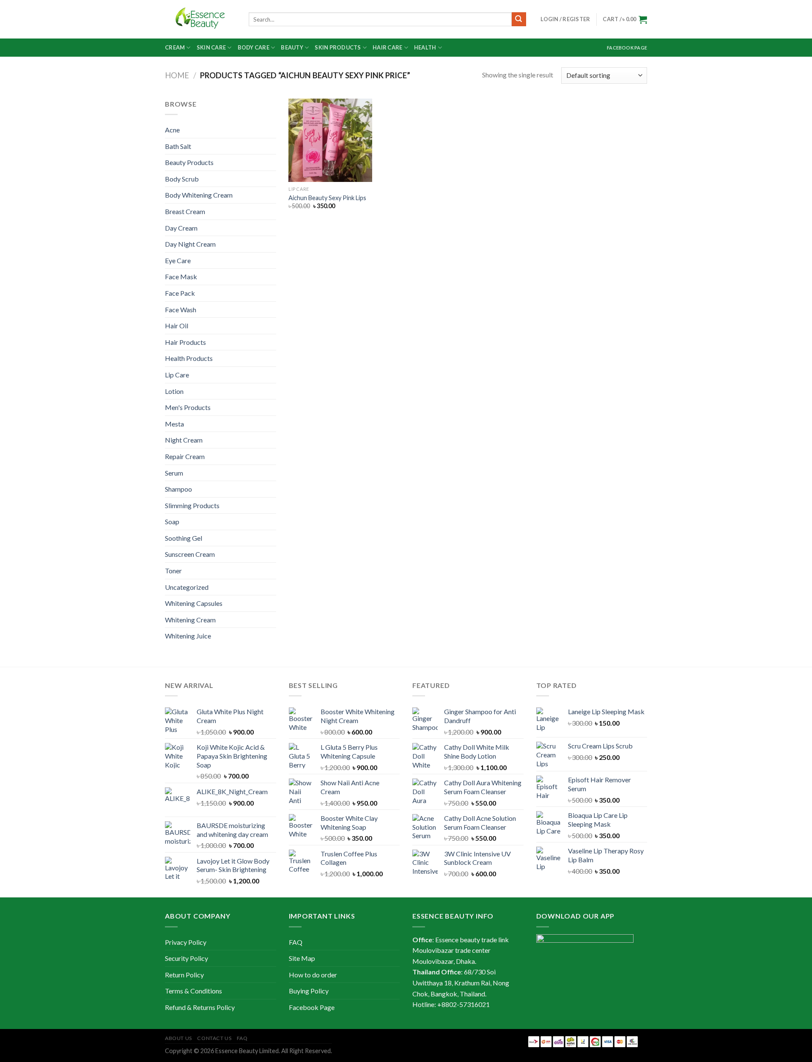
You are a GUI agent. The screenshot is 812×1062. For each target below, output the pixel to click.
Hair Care (387, 47)
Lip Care (177, 375)
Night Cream (184, 440)
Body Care (253, 47)
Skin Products (338, 47)
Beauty (292, 47)
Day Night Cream (190, 244)
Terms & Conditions (193, 991)
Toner (173, 571)
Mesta (174, 424)
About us (178, 1038)
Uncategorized (186, 587)
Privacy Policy (185, 942)
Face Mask (181, 276)
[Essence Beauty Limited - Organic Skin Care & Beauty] (200, 19)
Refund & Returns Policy (200, 1007)
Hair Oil (176, 326)
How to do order (313, 975)
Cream (175, 47)
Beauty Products (189, 162)
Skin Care (211, 47)
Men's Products (188, 407)
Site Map (302, 958)
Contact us (214, 1038)
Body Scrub (182, 179)
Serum (174, 473)
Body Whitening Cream (199, 195)
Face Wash (180, 309)
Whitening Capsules (193, 603)
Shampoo (178, 489)
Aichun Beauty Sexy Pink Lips (327, 197)
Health (425, 47)
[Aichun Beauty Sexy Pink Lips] (330, 140)
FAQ (295, 942)
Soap (172, 521)
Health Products (189, 358)
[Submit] (519, 19)
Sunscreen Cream (190, 554)
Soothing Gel (183, 538)
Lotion (174, 391)
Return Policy (184, 975)
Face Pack (180, 293)
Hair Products (185, 342)
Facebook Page (627, 47)
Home (177, 75)
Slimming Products (192, 505)
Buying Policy (309, 991)
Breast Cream (185, 211)
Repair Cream (185, 456)
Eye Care (178, 260)
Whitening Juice (188, 636)
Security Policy (186, 958)
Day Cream (181, 228)
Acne (172, 130)
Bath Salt (178, 146)
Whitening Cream (190, 620)
